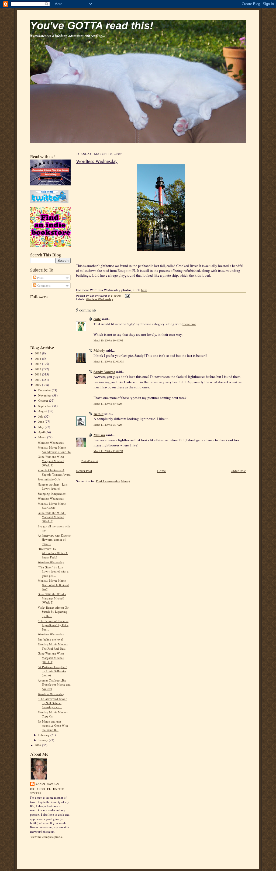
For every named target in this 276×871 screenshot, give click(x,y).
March (42, 437)
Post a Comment (89, 461)
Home (161, 470)
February (44, 735)
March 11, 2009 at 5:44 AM (108, 403)
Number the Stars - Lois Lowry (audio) (52, 486)
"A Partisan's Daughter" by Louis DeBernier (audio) (52, 671)
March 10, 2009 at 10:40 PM (108, 340)
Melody (99, 350)
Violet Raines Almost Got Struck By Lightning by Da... (53, 611)
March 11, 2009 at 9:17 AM (108, 424)
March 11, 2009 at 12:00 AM (109, 361)
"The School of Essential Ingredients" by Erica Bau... (53, 625)
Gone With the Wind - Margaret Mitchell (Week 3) (52, 517)
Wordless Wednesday (51, 442)
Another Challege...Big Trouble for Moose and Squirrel (54, 684)
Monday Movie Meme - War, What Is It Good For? (53, 584)
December (45, 390)
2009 (38, 385)
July (41, 416)
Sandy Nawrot (48, 783)
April (42, 432)
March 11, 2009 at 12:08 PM (108, 451)
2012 (38, 369)
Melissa (99, 434)
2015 (38, 353)
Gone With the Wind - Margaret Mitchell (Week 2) (52, 598)
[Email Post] (127, 295)
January (43, 740)
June (41, 421)
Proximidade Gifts (49, 479)
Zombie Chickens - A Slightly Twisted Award (54, 472)
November (45, 395)
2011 (38, 374)
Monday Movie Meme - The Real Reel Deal (53, 646)
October (43, 400)
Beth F (99, 413)
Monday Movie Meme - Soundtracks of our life (54, 449)
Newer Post (84, 470)
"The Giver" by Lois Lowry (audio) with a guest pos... (53, 571)
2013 (38, 364)
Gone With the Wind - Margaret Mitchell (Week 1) (52, 657)
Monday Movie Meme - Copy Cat (53, 714)
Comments (43, 285)
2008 (38, 745)
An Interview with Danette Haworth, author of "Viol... (54, 539)
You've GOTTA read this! (91, 25)
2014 (38, 359)
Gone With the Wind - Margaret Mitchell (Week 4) (52, 461)
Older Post (238, 470)
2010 (38, 380)
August (43, 411)
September (45, 406)
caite (97, 318)
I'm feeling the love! (50, 639)
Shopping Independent (52, 494)
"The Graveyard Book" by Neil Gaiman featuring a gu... (52, 703)
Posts (39, 278)
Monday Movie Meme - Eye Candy (53, 505)
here (144, 289)
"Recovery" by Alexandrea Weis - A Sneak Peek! (53, 553)
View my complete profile (46, 837)
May (41, 427)
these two (189, 323)
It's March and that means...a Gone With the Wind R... (53, 725)
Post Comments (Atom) (113, 481)
